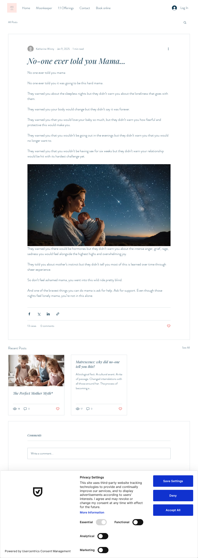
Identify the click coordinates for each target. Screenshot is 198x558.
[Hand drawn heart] (12, 8)
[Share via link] (58, 314)
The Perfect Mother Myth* (33, 393)
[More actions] (168, 48)
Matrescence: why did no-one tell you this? (98, 364)
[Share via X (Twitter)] (39, 314)
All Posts (12, 22)
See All (186, 347)
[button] (185, 22)
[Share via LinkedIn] (48, 314)
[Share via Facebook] (29, 314)
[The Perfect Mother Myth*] (36, 370)
